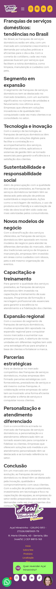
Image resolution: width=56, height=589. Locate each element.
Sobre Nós (28, 550)
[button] (7, 582)
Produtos (28, 554)
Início (28, 546)
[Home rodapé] (28, 509)
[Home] (10, 9)
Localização (28, 558)
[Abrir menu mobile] (22, 9)
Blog (28, 561)
